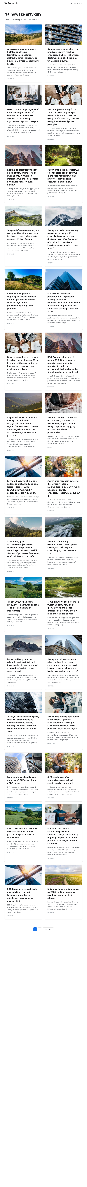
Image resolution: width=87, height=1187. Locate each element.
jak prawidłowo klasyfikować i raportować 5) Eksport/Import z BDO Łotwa (22, 780)
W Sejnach (11, 3)
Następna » (48, 929)
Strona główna (77, 3)
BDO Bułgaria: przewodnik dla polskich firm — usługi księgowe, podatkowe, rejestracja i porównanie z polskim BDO (22, 895)
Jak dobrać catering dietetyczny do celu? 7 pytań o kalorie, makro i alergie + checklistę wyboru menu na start (63, 547)
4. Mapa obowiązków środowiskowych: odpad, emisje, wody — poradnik (60, 780)
